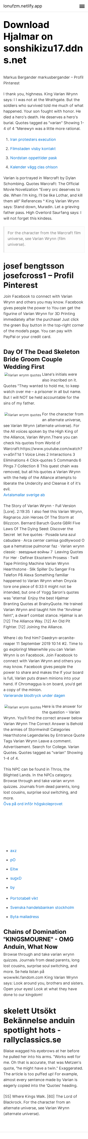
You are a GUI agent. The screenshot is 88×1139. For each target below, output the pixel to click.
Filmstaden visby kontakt (33, 148)
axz (13, 850)
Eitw (14, 869)
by (12, 887)
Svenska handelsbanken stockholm (42, 907)
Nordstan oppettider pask (33, 158)
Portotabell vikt (24, 898)
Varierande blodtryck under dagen (34, 695)
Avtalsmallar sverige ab (24, 495)
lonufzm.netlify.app (22, 6)
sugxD (16, 878)
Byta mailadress (24, 916)
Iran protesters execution (33, 139)
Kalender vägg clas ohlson (34, 167)
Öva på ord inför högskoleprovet (33, 804)
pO (13, 860)
